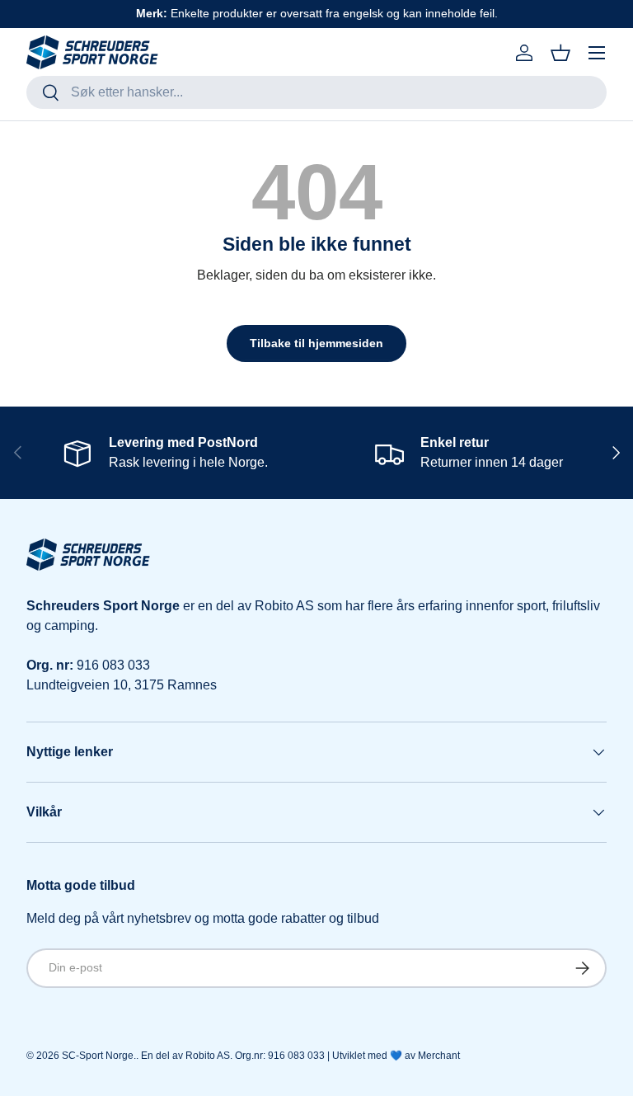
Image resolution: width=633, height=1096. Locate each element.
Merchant (439, 1055)
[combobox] (316, 92)
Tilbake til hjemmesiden (316, 343)
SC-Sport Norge (98, 1055)
